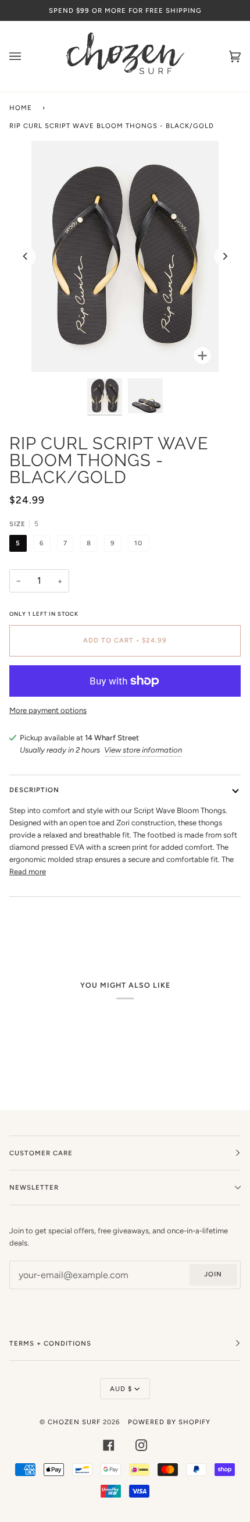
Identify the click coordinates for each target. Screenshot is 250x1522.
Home (20, 108)
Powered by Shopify (169, 1422)
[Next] (224, 256)
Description (34, 790)
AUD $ (121, 1389)
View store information (143, 750)
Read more (27, 871)
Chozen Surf (75, 1422)
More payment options (48, 710)
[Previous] (25, 256)
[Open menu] (26, 56)
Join (213, 1274)
